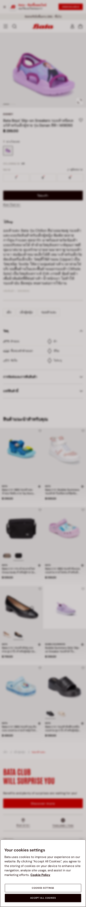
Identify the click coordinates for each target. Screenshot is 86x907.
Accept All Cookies (43, 897)
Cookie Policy (40, 875)
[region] (43, 873)
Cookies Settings (43, 887)
